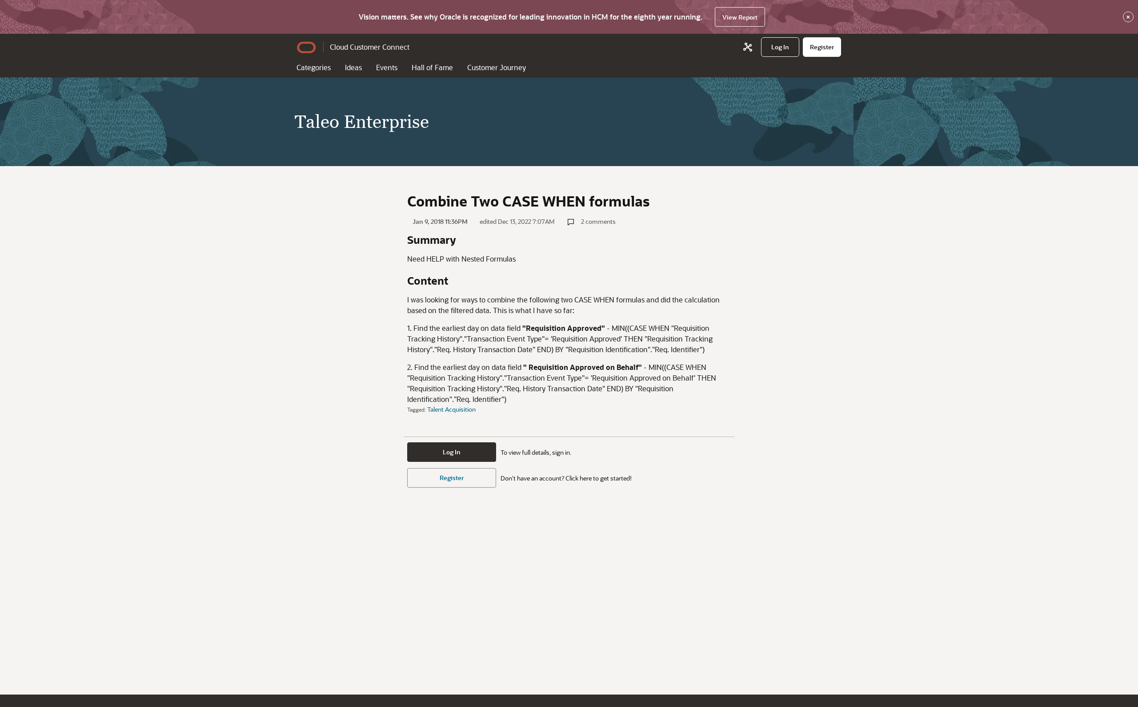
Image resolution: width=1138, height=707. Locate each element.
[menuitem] (780, 47)
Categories (314, 67)
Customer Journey (496, 67)
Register (452, 477)
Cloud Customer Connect (369, 47)
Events (386, 67)
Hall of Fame (432, 67)
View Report (739, 17)
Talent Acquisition (451, 409)
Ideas (353, 67)
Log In (452, 452)
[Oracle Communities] (747, 47)
